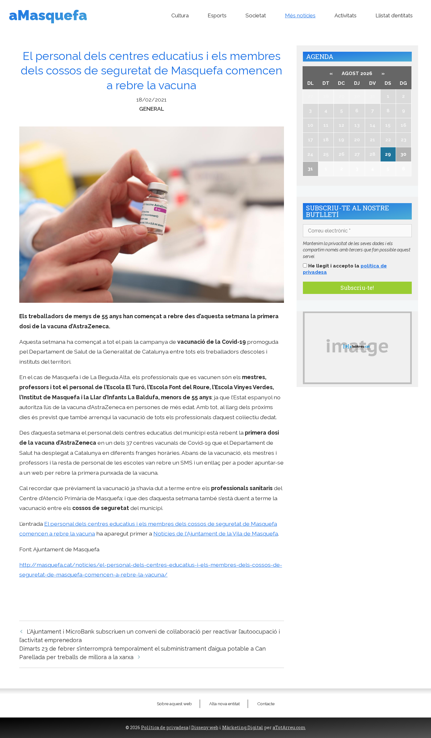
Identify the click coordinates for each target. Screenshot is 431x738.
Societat (255, 15)
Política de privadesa (164, 727)
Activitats (345, 15)
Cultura (180, 15)
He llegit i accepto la (345, 269)
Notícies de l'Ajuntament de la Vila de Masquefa (215, 533)
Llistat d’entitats (394, 15)
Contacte (266, 703)
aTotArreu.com (289, 727)
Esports (217, 15)
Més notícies (300, 15)
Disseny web (204, 727)
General (151, 108)
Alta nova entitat (224, 703)
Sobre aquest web (174, 703)
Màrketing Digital (242, 727)
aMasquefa (48, 15)
